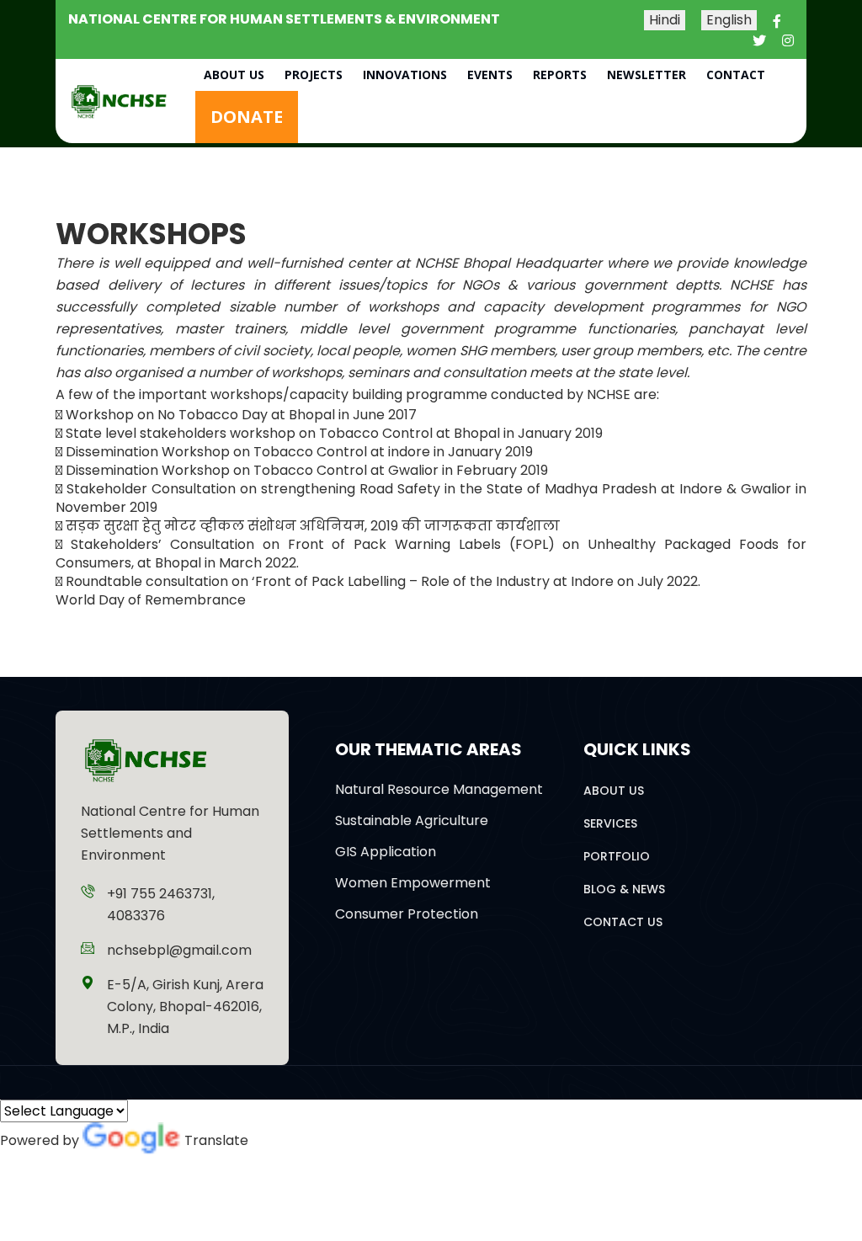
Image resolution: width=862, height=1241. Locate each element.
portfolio (616, 856)
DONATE (246, 117)
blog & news (624, 889)
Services (610, 823)
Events (490, 75)
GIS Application (385, 851)
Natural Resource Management (439, 789)
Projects (314, 75)
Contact (735, 75)
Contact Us (622, 921)
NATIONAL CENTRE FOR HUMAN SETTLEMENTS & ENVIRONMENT (284, 19)
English (729, 19)
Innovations (405, 75)
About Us (234, 75)
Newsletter (646, 75)
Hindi (664, 19)
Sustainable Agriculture (411, 820)
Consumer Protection (406, 914)
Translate (216, 1140)
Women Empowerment (413, 882)
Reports (560, 75)
